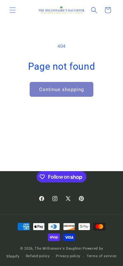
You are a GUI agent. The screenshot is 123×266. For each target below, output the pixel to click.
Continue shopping (61, 89)
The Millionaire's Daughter (58, 248)
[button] (13, 10)
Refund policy (38, 256)
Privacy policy (68, 256)
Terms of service (102, 256)
